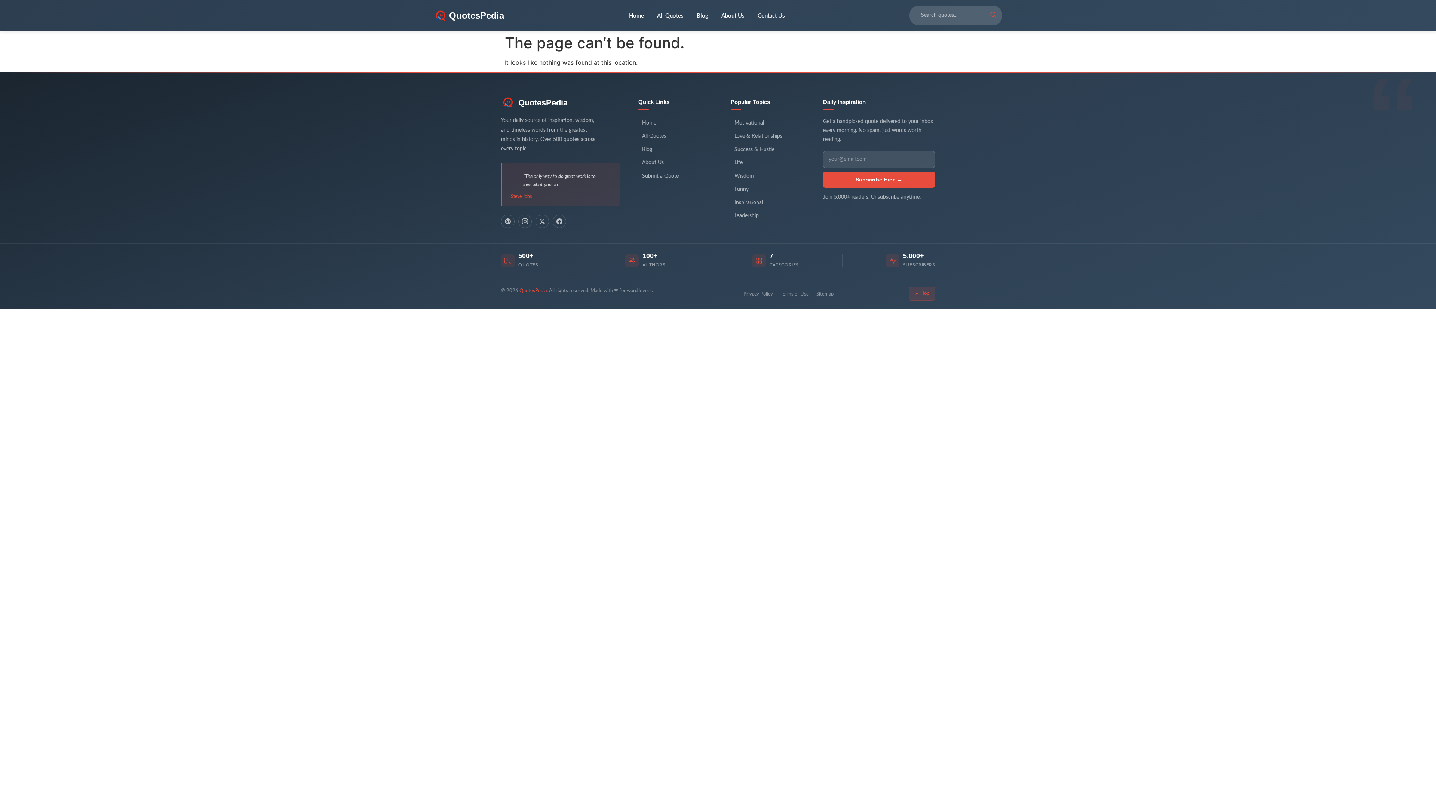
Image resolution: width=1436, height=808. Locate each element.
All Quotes (670, 16)
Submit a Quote (660, 176)
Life (738, 162)
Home (636, 16)
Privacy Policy (758, 294)
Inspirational (748, 202)
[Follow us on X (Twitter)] (542, 221)
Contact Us (771, 16)
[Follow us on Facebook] (559, 221)
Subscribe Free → (879, 180)
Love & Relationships (758, 136)
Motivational (749, 123)
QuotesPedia (543, 102)
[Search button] (993, 15)
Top (925, 293)
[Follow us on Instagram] (525, 221)
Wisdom (744, 176)
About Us (733, 16)
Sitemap (825, 294)
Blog (702, 16)
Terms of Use (794, 294)
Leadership (746, 215)
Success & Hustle (754, 149)
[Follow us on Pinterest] (508, 221)
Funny (741, 189)
